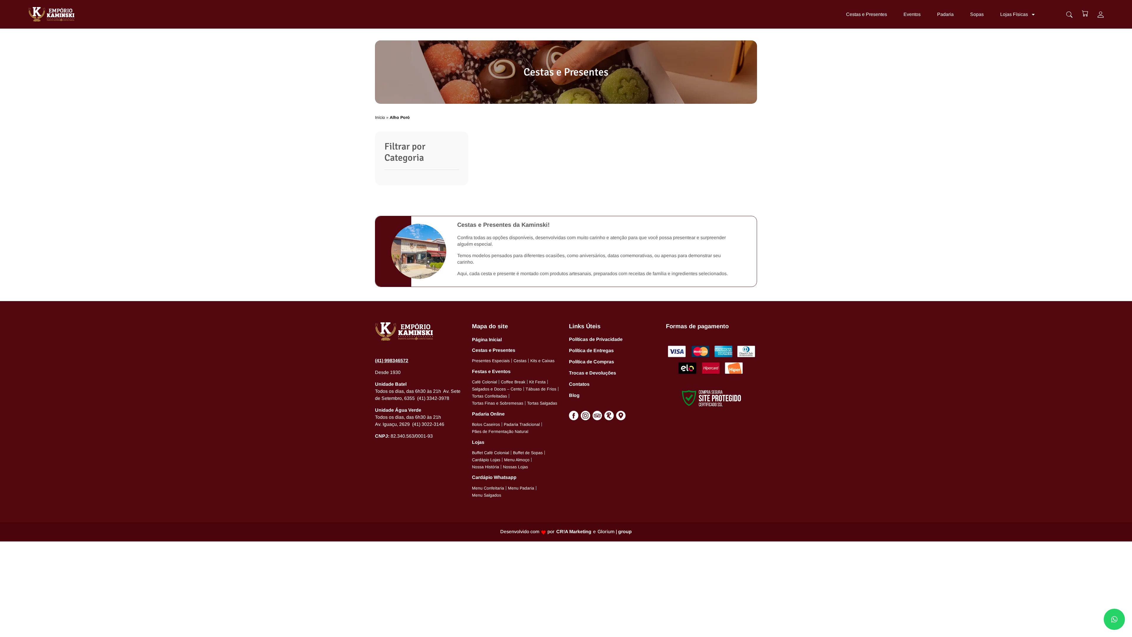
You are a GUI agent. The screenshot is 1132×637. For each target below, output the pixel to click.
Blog (574, 395)
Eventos (912, 14)
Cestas (520, 360)
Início (380, 117)
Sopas (977, 14)
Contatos (579, 384)
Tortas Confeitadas (489, 396)
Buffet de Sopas (528, 452)
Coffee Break (513, 382)
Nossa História (485, 466)
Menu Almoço (516, 459)
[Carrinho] (1085, 13)
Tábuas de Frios (541, 389)
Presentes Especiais (491, 360)
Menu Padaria (521, 488)
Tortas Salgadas (542, 403)
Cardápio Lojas (486, 459)
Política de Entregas (591, 350)
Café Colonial (484, 382)
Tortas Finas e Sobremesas (497, 403)
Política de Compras (591, 361)
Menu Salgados (486, 495)
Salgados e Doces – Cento (497, 389)
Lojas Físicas (1014, 14)
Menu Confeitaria (488, 488)
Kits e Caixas (542, 360)
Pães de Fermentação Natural (500, 431)
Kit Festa (537, 382)
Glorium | (615, 531)
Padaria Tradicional (522, 424)
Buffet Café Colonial (490, 452)
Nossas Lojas (515, 466)
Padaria (945, 14)
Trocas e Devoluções (592, 372)
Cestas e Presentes (866, 14)
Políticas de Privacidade (596, 339)
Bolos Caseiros (486, 424)
